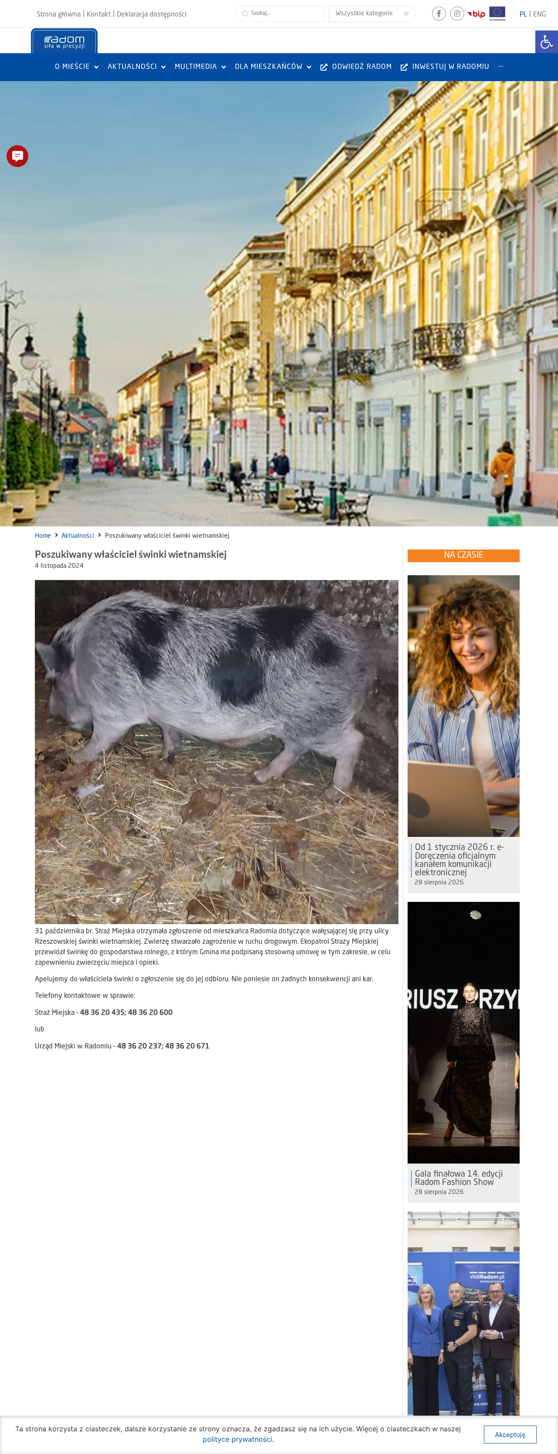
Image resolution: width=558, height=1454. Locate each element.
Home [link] (43, 536)
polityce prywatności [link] (237, 1439)
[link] (546, 42)
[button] (17, 156)
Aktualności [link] (77, 536)
